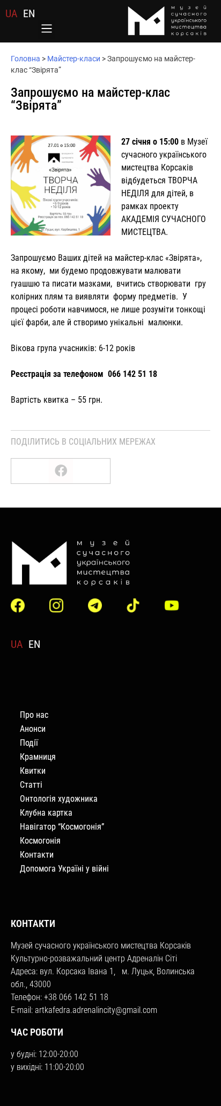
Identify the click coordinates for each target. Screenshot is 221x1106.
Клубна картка (46, 813)
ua (11, 13)
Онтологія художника (59, 799)
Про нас (34, 715)
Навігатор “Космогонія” (62, 827)
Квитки (33, 771)
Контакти (37, 855)
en (29, 13)
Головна (25, 58)
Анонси (33, 729)
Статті (31, 785)
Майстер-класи (73, 58)
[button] (46, 29)
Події (29, 743)
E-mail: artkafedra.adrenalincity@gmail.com (84, 1010)
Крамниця (38, 757)
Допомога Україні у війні (64, 869)
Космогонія (40, 841)
